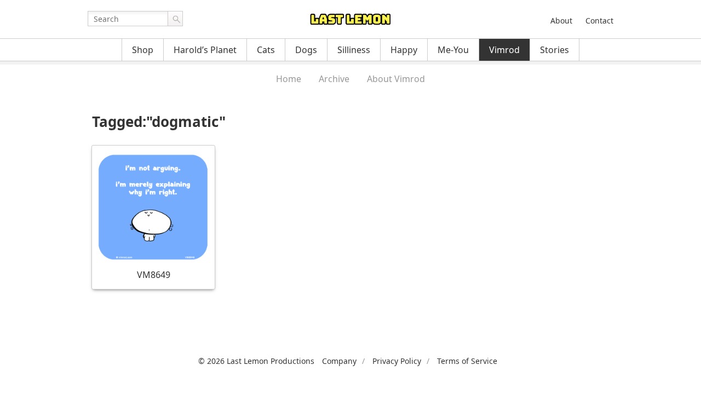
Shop (142, 50)
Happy (403, 50)
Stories (554, 50)
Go (175, 18)
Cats (266, 50)
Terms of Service (467, 361)
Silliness (353, 50)
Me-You (453, 50)
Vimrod (504, 50)
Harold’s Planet (205, 50)
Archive (334, 79)
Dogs (306, 50)
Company (339, 361)
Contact (599, 20)
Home (288, 79)
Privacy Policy (396, 361)
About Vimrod (396, 79)
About (561, 20)
